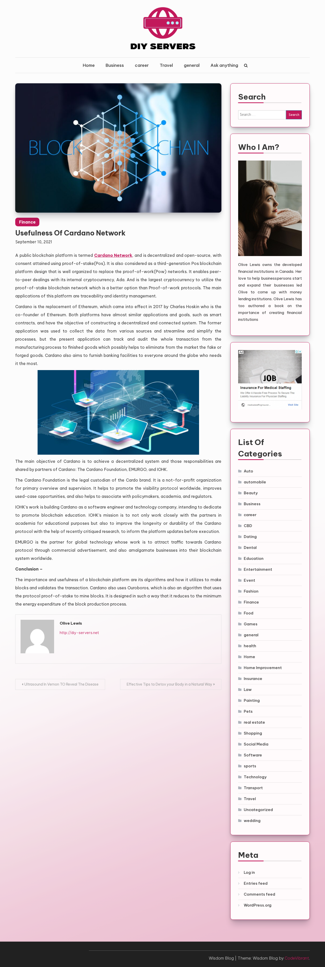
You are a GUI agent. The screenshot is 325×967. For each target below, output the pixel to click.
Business (115, 65)
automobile (255, 482)
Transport (253, 787)
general (192, 65)
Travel (166, 65)
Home (89, 65)
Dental (250, 547)
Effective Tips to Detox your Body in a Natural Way (169, 684)
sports (250, 766)
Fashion (251, 591)
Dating (250, 536)
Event (249, 580)
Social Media (256, 744)
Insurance (253, 678)
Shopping (253, 733)
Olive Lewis (71, 623)
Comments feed (259, 894)
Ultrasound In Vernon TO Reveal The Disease (61, 684)
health (250, 645)
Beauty (251, 492)
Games (250, 624)
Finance (27, 222)
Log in (249, 872)
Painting (252, 700)
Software (253, 755)
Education (254, 558)
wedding (252, 820)
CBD (248, 525)
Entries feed (256, 883)
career (142, 65)
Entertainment (258, 569)
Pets (248, 711)
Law (248, 689)
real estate (254, 722)
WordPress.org (257, 905)
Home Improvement (263, 667)
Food (248, 613)
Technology (255, 776)
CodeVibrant (297, 958)
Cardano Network (113, 255)
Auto (248, 471)
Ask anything (224, 65)
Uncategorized (258, 809)
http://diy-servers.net (79, 632)
